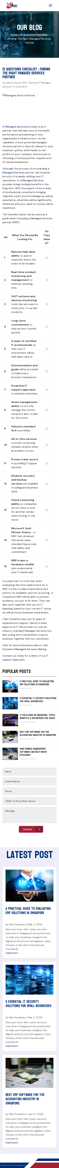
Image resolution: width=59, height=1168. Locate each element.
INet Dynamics (17, 924)
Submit (27, 829)
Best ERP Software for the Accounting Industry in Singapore (38, 733)
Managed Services (16, 126)
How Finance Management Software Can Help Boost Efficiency (33, 751)
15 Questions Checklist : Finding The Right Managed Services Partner (29, 38)
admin (9, 82)
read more (12, 953)
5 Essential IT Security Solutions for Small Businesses (38, 700)
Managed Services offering (30, 649)
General (33, 82)
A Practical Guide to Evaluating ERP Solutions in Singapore (37, 683)
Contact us (9, 655)
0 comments (20, 86)
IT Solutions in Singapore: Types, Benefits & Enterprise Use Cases (37, 716)
